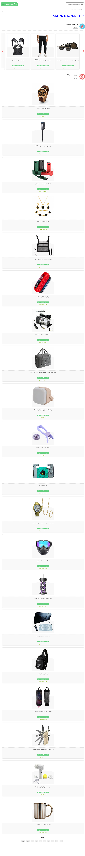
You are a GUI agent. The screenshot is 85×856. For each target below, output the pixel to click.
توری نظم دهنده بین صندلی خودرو (43, 259)
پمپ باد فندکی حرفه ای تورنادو (43, 334)
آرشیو (75, 27)
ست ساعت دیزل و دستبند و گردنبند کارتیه (43, 523)
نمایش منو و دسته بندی (73, 4)
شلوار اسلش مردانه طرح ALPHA (42, 60)
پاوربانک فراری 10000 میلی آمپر (43, 184)
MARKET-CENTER (68, 16)
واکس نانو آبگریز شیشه (43, 297)
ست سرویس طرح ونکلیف (43, 221)
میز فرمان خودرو (43, 485)
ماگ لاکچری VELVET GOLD (43, 824)
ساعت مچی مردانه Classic (43, 108)
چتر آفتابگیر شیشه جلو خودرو (43, 636)
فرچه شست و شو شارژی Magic (43, 787)
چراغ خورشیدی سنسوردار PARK (43, 146)
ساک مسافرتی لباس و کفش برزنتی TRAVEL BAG (43, 372)
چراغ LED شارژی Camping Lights (43, 410)
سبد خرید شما (9, 4)
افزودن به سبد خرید (67, 65)
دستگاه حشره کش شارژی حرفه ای (43, 598)
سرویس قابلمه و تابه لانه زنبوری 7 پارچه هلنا (68, 60)
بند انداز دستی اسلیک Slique (43, 447)
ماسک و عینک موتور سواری (43, 561)
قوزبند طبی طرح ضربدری (18, 60)
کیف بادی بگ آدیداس (43, 674)
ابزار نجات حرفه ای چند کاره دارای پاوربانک (43, 749)
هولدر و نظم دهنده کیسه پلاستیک (43, 711)
